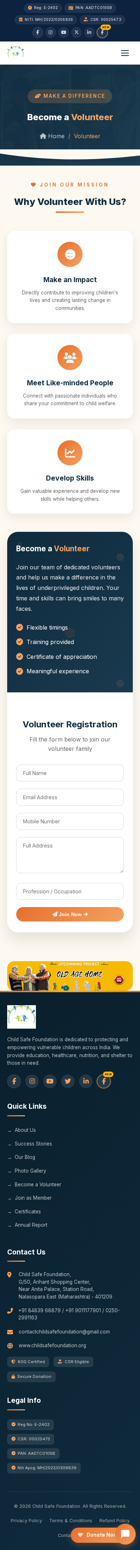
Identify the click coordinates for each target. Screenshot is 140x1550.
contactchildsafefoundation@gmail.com (64, 1332)
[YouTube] (63, 32)
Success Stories (33, 1144)
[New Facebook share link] (102, 32)
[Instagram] (50, 32)
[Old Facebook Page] (14, 1081)
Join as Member (33, 1198)
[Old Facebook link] (37, 32)
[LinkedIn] (89, 32)
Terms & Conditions (70, 1520)
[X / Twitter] (76, 32)
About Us (25, 1130)
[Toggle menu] (125, 53)
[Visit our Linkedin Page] (86, 1081)
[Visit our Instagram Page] (32, 1081)
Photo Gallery (30, 1171)
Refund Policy (114, 1520)
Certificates (28, 1211)
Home (55, 136)
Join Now (70, 914)
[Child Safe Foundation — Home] (15, 53)
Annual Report (31, 1225)
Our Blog (25, 1157)
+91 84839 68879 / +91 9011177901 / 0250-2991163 (69, 1314)
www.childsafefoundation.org (52, 1345)
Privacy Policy (26, 1520)
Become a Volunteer (38, 1184)
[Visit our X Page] (68, 1081)
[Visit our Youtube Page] (50, 1081)
